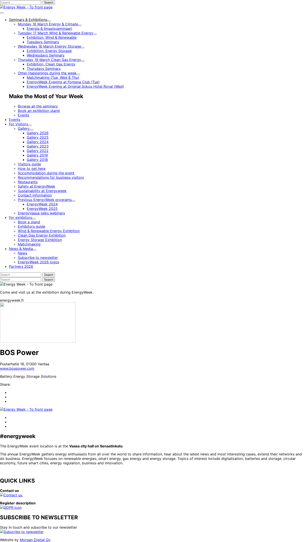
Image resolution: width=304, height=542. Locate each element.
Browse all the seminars (38, 106)
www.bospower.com (17, 368)
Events (23, 115)
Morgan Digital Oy (35, 540)
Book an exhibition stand (39, 110)
